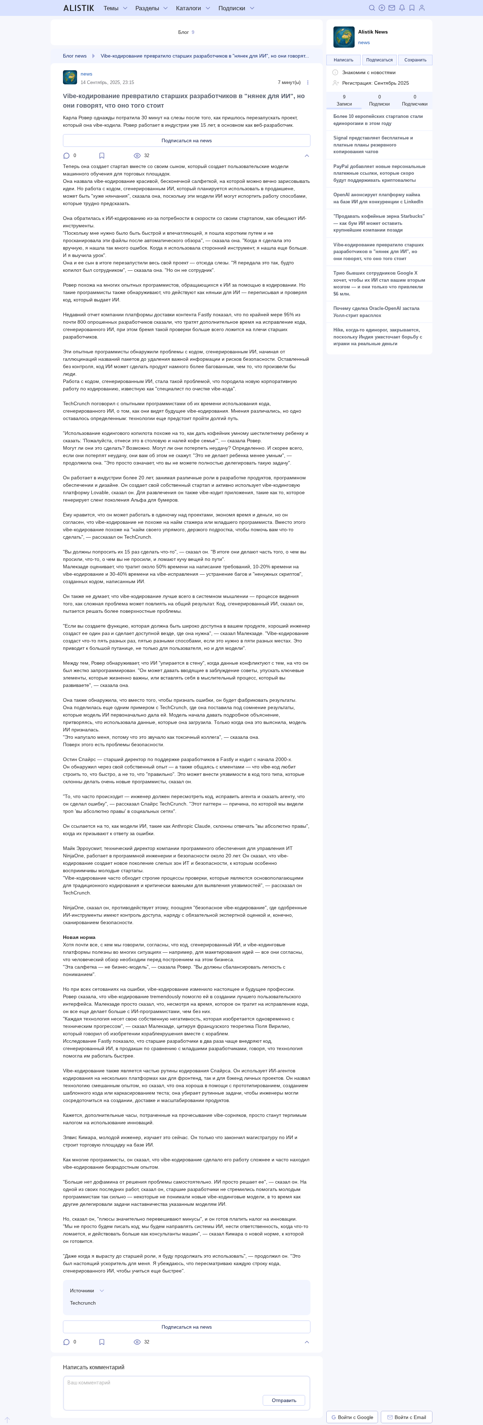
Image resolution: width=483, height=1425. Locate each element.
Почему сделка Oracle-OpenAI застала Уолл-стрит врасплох (377, 312)
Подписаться (379, 60)
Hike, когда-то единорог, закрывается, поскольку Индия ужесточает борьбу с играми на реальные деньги (378, 336)
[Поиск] (372, 7)
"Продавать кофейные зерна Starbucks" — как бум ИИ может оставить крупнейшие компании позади (379, 223)
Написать (343, 60)
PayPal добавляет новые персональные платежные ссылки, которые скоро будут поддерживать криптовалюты (379, 173)
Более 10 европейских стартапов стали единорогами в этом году (378, 120)
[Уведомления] (402, 7)
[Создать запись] (381, 7)
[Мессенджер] (391, 7)
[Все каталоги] (207, 8)
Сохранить (415, 60)
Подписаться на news (187, 140)
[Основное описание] (335, 72)
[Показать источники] (101, 1290)
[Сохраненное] (411, 7)
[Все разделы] (165, 8)
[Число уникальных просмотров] (137, 155)
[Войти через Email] (390, 1417)
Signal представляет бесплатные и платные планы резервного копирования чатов (373, 144)
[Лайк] (306, 155)
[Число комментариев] (66, 155)
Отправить (284, 1400)
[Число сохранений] (101, 155)
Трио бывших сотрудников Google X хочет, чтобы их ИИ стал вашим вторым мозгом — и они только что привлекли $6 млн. (379, 283)
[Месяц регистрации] (336, 83)
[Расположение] (93, 55)
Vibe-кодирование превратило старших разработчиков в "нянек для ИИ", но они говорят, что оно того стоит (379, 251)
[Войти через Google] (333, 1417)
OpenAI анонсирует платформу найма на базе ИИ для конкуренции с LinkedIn (378, 198)
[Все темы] (125, 8)
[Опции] (307, 82)
